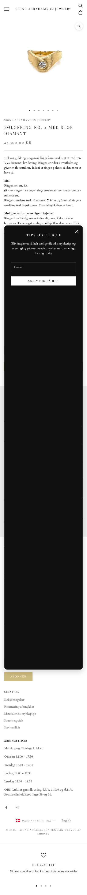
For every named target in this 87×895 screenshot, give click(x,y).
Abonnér (18, 676)
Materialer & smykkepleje (20, 714)
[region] (43, 866)
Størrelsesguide (13, 721)
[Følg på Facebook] (6, 807)
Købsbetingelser (14, 700)
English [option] (66, 820)
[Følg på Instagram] (17, 807)
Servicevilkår (12, 728)
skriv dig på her (43, 281)
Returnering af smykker (19, 707)
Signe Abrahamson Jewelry (27, 120)
